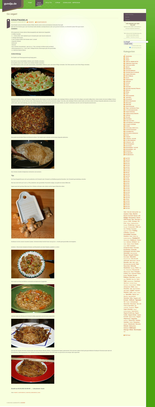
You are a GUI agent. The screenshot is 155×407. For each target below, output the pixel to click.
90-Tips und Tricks (129, 120)
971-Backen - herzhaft (130, 138)
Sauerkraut (137, 281)
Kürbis (138, 251)
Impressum (76, 2)
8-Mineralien (128, 102)
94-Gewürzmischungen (130, 129)
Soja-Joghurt (126, 290)
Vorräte (131, 322)
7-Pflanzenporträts (129, 95)
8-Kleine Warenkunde (130, 101)
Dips (132, 219)
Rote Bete (132, 277)
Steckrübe (126, 298)
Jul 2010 (127, 199)
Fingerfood (126, 230)
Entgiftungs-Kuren (134, 223)
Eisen (125, 223)
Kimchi (132, 243)
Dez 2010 (127, 190)
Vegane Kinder (132, 315)
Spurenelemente (132, 296)
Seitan (138, 285)
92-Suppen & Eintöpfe (130, 124)
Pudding (126, 273)
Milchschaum (133, 260)
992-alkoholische (129, 154)
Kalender (127, 19)
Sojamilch (137, 290)
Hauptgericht (136, 238)
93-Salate (127, 126)
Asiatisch (126, 214)
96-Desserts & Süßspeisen (131, 133)
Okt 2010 (127, 194)
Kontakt (23, 402)
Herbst (139, 240)
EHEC (129, 221)
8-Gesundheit (128, 99)
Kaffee (125, 243)
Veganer (138, 316)
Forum (57, 2)
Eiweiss (128, 223)
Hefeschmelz (126, 240)
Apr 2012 (127, 161)
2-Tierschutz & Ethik (130, 65)
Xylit (124, 331)
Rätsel (129, 273)
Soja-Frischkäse (136, 288)
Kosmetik (136, 247)
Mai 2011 (127, 181)
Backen (135, 214)
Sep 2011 (127, 174)
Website (126, 326)
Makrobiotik (127, 253)
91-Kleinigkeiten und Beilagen (132, 122)
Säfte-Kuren (126, 283)
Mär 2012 (127, 163)
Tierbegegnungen (134, 301)
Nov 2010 (127, 192)
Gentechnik (132, 232)
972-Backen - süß (129, 142)
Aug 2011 (127, 176)
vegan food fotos (129, 14)
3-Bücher (127, 67)
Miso (131, 262)
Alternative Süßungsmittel (132, 211)
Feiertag (128, 228)
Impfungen (129, 241)
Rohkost (126, 277)
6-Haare (127, 85)
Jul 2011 (127, 178)
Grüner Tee (135, 236)
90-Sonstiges (128, 119)
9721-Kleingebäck (129, 144)
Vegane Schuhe (132, 316)
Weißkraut (126, 328)
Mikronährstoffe (134, 258)
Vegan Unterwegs (128, 309)
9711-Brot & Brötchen (130, 140)
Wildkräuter (132, 328)
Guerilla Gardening (127, 238)
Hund (125, 241)
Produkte (137, 271)
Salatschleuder (130, 281)
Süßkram (131, 300)
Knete (125, 245)
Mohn (134, 262)
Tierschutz (133, 303)
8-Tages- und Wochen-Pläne (132, 108)
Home (30, 2)
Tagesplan (138, 300)
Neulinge (133, 267)
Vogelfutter (126, 322)
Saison (138, 279)
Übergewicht (131, 307)
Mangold (131, 255)
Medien (136, 255)
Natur (137, 264)
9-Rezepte (127, 117)
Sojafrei (132, 290)
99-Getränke (128, 151)
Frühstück (126, 232)
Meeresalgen (126, 256)
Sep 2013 (127, 158)
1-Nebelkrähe (128, 56)
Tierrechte (126, 303)
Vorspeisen (136, 322)
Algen (125, 212)
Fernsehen (133, 228)
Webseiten (138, 324)
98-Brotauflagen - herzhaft (131, 147)
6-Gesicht (127, 83)
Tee (124, 301)
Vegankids (134, 318)
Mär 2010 (127, 206)
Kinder (136, 244)
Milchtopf (138, 260)
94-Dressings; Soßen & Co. (131, 127)
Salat (125, 281)
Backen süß (137, 215)
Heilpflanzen (133, 240)
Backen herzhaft (128, 215)
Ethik (137, 227)
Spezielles (129, 294)
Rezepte (135, 275)
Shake (132, 286)
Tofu (135, 305)
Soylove (135, 292)
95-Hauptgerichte (129, 131)
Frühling (134, 230)
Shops (136, 286)
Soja (131, 288)
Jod (138, 241)
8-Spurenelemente (129, 106)
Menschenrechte (127, 258)
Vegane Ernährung (129, 313)
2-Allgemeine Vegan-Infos (131, 63)
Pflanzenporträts (135, 269)
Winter (131, 329)
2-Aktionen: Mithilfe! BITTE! (131, 61)
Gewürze (126, 236)
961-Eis (127, 135)
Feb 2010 (127, 208)
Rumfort (128, 279)
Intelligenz (134, 242)
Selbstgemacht (127, 286)
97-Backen (127, 136)
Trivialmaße (126, 307)
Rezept (130, 275)
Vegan (136, 307)
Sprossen (126, 296)
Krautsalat (133, 249)
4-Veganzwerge (129, 79)
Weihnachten (132, 326)
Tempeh (128, 301)
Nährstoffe (133, 266)
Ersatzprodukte (131, 227)
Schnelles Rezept (133, 283)
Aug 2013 (127, 160)
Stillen (131, 298)
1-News (127, 58)
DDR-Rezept (127, 219)
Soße (130, 292)
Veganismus (127, 318)
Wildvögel (126, 329)
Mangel (126, 255)
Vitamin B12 (132, 320)
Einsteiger (134, 221)
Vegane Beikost (134, 311)
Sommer (126, 292)
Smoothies (126, 288)
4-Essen (127, 77)
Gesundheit (127, 234)
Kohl (128, 245)
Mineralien (126, 262)
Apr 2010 (127, 204)
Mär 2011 (127, 185)
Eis (138, 221)
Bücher (138, 217)
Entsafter (125, 225)
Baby (130, 214)
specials (127, 17)
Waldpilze (126, 324)
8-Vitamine (127, 115)
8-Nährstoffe (128, 104)
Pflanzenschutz (127, 271)
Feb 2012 (127, 165)
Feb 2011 (127, 187)
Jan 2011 (127, 188)
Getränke (133, 234)
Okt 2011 (127, 172)
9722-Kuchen (128, 145)
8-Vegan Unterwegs (130, 111)
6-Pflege (127, 92)
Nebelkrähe (127, 268)
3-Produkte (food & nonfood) (132, 72)
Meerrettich (133, 256)
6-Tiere (127, 93)
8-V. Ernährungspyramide (131, 110)
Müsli (137, 262)
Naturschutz (127, 266)
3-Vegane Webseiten (130, 74)
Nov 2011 (127, 170)
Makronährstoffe (133, 253)
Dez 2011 (127, 169)
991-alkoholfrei (128, 153)
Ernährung (131, 225)
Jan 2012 (127, 167)
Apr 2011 (127, 183)
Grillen (130, 236)
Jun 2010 (127, 201)
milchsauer (126, 260)
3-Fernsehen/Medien (130, 70)
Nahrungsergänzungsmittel (129, 264)
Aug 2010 (127, 197)
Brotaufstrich (132, 217)
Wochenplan (137, 329)
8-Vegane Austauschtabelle (131, 113)
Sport (138, 294)
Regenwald (134, 273)
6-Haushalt (127, 86)
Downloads (67, 2)
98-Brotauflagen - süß (130, 149)
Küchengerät (127, 251)
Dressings (137, 219)
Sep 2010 (127, 195)
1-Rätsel (127, 59)
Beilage (126, 217)
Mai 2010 (127, 203)
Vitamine (138, 320)
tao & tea (48, 2)
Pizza (132, 271)
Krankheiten (127, 249)
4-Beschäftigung (129, 76)
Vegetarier (126, 320)
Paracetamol (128, 269)
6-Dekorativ (128, 81)
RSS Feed (127, 335)
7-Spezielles (128, 97)
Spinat (134, 294)
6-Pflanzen (127, 90)
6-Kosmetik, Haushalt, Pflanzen (132, 88)
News (137, 268)
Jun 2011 (127, 179)
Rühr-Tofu (134, 279)
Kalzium (129, 243)
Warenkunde (131, 324)
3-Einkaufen (128, 68)
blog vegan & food (39, 4)
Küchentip (133, 251)
